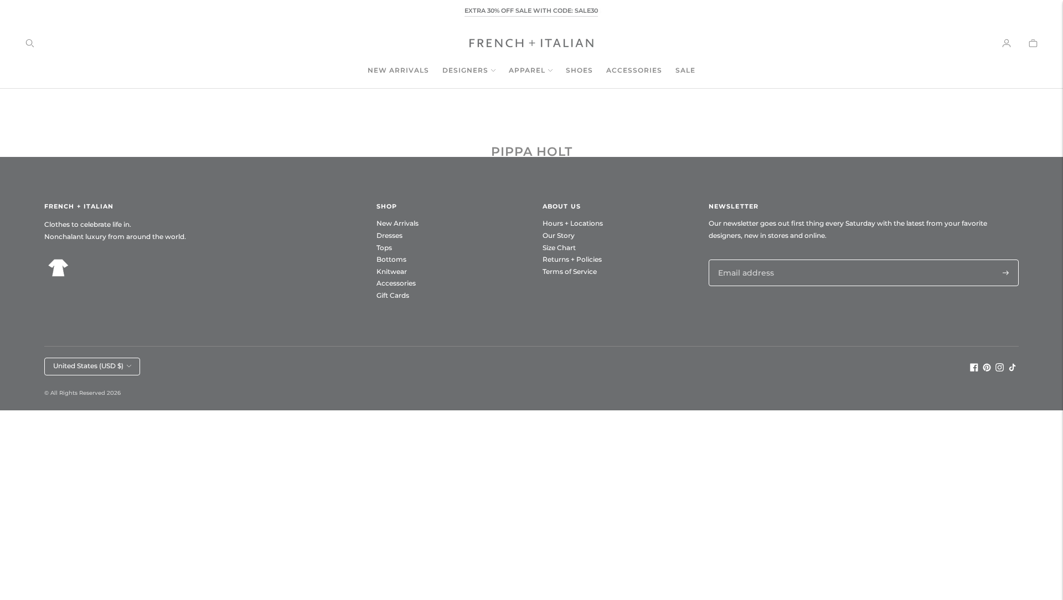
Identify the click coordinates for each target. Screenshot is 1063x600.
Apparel (527, 70)
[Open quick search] (30, 43)
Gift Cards (392, 295)
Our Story (559, 235)
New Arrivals (398, 70)
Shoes (579, 70)
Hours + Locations (573, 223)
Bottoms (391, 259)
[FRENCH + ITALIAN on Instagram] (999, 369)
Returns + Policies (572, 259)
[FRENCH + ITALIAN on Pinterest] (987, 369)
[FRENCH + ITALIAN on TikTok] (1012, 369)
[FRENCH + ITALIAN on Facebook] (974, 369)
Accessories (634, 70)
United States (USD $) (88, 366)
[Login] (1006, 43)
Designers (465, 70)
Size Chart (559, 247)
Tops (384, 247)
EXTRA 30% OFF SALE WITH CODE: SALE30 (531, 10)
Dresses (389, 235)
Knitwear (391, 271)
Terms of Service (570, 271)
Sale (685, 70)
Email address (743, 259)
